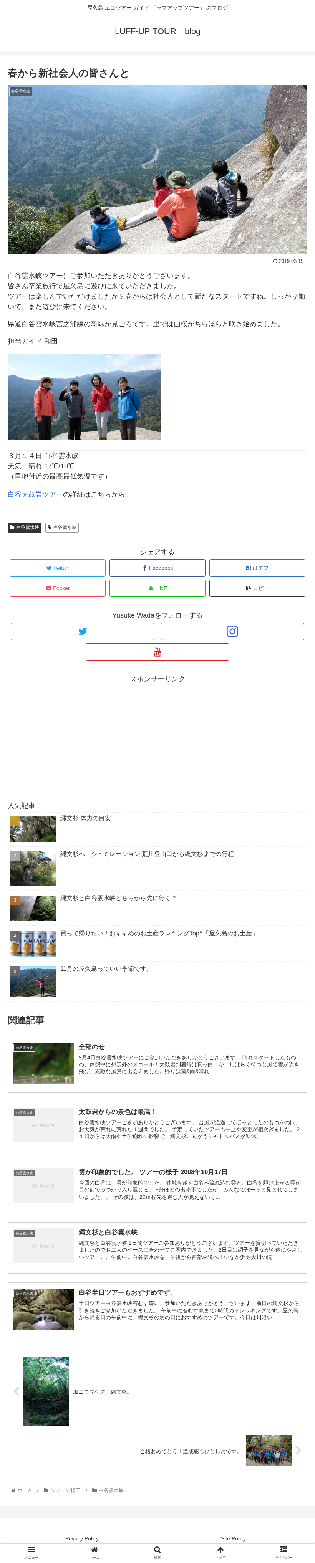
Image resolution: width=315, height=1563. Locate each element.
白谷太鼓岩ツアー (35, 494)
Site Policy (233, 1538)
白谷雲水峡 (27, 527)
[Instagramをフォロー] (232, 631)
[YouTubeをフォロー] (157, 652)
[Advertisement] (157, 739)
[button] (291, 982)
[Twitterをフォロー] (82, 631)
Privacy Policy (82, 1538)
